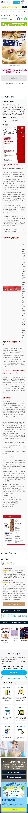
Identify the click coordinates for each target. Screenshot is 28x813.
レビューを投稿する (13, 604)
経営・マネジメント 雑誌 (8, 616)
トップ (2, 11)
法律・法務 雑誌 (18, 11)
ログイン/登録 (16, 2)
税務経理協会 (4, 18)
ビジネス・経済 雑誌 (9, 11)
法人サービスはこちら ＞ (8, 682)
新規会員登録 (14, 673)
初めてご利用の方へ (14, 678)
